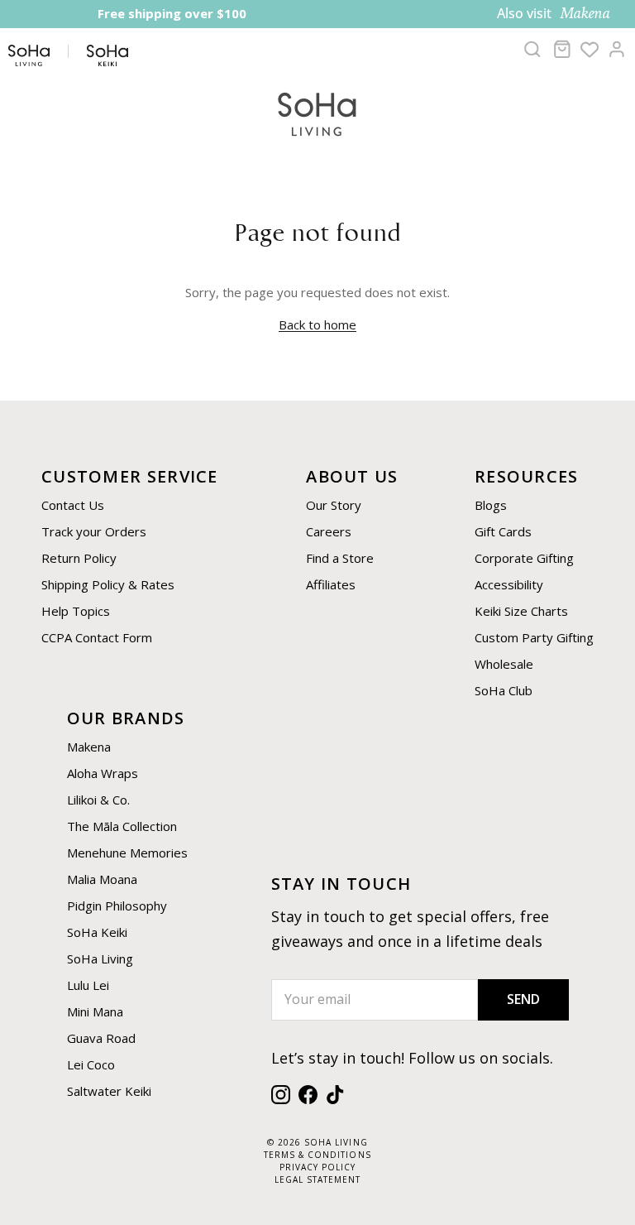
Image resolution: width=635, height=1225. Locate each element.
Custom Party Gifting (534, 637)
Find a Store (340, 558)
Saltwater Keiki (109, 1091)
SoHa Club (503, 690)
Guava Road (101, 1038)
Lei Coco (91, 1064)
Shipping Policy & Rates (107, 584)
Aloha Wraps (102, 773)
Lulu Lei (88, 985)
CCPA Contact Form (96, 637)
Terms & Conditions (317, 1154)
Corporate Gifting (524, 558)
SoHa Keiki (97, 932)
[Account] (617, 49)
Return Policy (79, 558)
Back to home (317, 324)
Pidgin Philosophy (117, 905)
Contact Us (72, 505)
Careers (328, 531)
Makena (89, 746)
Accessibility (509, 584)
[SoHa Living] (317, 112)
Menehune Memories (127, 852)
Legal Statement (317, 1179)
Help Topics (75, 611)
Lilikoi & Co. (98, 799)
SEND (523, 999)
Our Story (333, 505)
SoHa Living (100, 958)
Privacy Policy (317, 1167)
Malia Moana (102, 879)
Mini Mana (95, 1011)
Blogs (491, 505)
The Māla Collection (122, 826)
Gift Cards (503, 531)
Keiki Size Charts (521, 611)
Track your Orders (93, 531)
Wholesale (504, 664)
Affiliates (331, 584)
